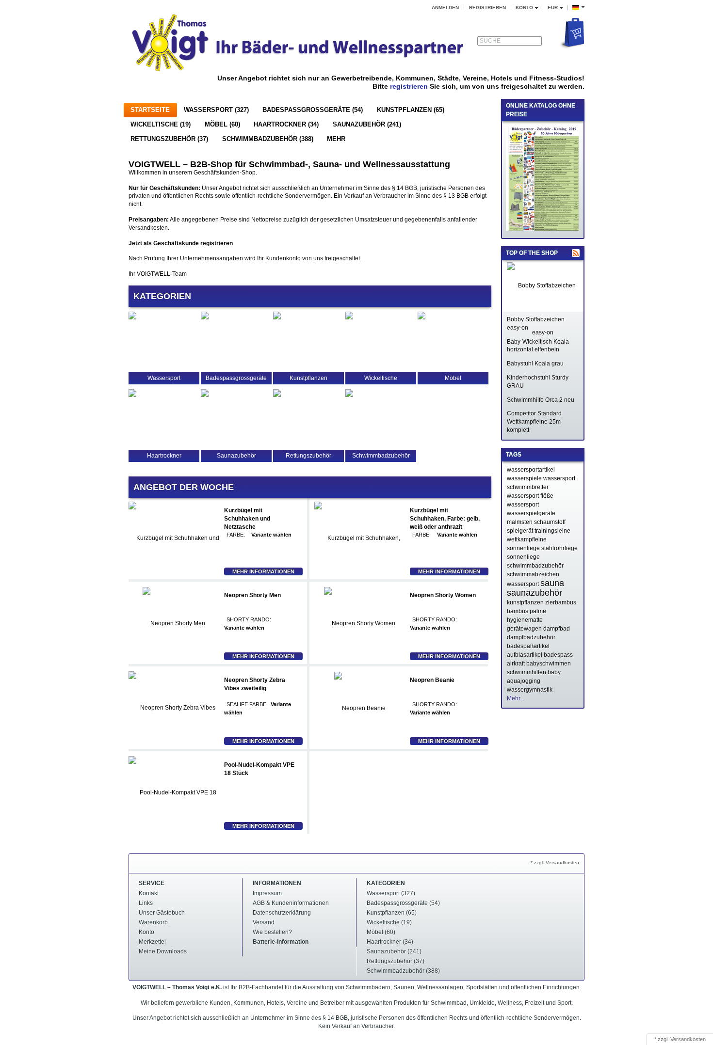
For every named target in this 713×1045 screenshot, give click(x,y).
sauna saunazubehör (535, 588)
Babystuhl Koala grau (535, 363)
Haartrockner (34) (286, 124)
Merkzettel (152, 941)
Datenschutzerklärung (282, 912)
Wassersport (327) (216, 109)
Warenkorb (153, 922)
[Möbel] (421, 317)
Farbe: (236, 535)
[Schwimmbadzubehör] (349, 395)
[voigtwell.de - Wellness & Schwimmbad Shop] (298, 44)
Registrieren (487, 7)
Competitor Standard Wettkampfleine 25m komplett (534, 421)
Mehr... (515, 698)
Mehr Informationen (263, 571)
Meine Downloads (163, 951)
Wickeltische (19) (160, 124)
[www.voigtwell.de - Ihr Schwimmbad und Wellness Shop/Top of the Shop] (576, 253)
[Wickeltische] (349, 317)
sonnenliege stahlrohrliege (542, 548)
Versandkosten (688, 1039)
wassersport (523, 504)
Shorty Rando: (249, 619)
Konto (146, 932)
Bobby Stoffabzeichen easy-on (536, 323)
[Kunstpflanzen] (277, 317)
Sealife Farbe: (247, 704)
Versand (264, 922)
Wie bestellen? (272, 932)
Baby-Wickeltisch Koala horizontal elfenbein (538, 345)
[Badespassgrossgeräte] (205, 317)
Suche (490, 40)
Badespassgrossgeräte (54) (312, 109)
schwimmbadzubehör (535, 565)
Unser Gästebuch (162, 912)
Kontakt (149, 893)
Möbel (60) (222, 124)
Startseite (150, 109)
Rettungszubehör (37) (169, 138)
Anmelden (445, 7)
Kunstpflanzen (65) (410, 109)
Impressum (267, 893)
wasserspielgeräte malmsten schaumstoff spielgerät (536, 522)
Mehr (336, 138)
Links (146, 903)
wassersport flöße (530, 495)
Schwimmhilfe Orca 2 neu (540, 399)
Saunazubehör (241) (367, 124)
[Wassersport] (132, 317)
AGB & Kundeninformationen (291, 903)
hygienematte (525, 620)
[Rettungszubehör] (277, 395)
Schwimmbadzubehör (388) (267, 138)
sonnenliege (523, 557)
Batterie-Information (280, 941)
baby (554, 672)
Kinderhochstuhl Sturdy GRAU (537, 381)
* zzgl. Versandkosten (555, 862)
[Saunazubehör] (205, 395)
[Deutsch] (578, 7)
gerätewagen (524, 628)
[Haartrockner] (132, 395)
